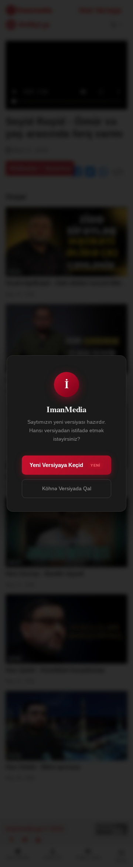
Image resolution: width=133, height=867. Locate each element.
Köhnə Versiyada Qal (66, 488)
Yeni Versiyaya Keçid (65, 465)
